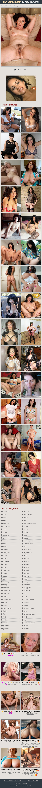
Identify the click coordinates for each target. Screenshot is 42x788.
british (5, 558)
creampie (6, 591)
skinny (25, 605)
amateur (6, 511)
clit (4, 579)
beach (5, 532)
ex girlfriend (7, 608)
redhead (26, 585)
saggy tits (27, 588)
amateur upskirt (29, 623)
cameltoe (6, 570)
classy (5, 576)
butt (4, 567)
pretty (25, 579)
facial (5, 611)
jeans (25, 529)
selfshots (26, 591)
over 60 (26, 570)
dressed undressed (10, 599)
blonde (5, 550)
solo (25, 611)
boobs (5, 555)
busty (5, 564)
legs (25, 535)
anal (4, 514)
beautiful (6, 535)
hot (24, 520)
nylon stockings (29, 614)
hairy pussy (27, 514)
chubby (5, 573)
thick (25, 617)
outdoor (26, 558)
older (25, 555)
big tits (5, 541)
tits (24, 620)
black (5, 547)
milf (24, 547)
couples (6, 588)
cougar (5, 585)
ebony (5, 602)
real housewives (29, 523)
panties (26, 573)
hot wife (26, 629)
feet (4, 617)
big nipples (27, 552)
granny (26, 511)
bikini (5, 544)
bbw (4, 529)
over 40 (26, 564)
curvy (5, 596)
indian (25, 526)
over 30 (26, 561)
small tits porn (28, 608)
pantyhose (27, 576)
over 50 (26, 567)
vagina (26, 626)
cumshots (6, 593)
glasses (6, 626)
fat (4, 614)
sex (24, 593)
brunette (6, 561)
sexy (25, 596)
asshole (6, 523)
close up (6, 582)
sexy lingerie (28, 541)
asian (5, 517)
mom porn (27, 550)
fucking (5, 620)
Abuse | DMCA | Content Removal (15, 781)
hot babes (6, 526)
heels (25, 517)
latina (25, 532)
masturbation (28, 544)
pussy (25, 582)
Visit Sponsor (21, 70)
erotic (5, 605)
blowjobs (6, 552)
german (6, 623)
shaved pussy (28, 599)
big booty (6, 538)
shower (26, 602)
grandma (6, 629)
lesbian (26, 538)
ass (4, 520)
